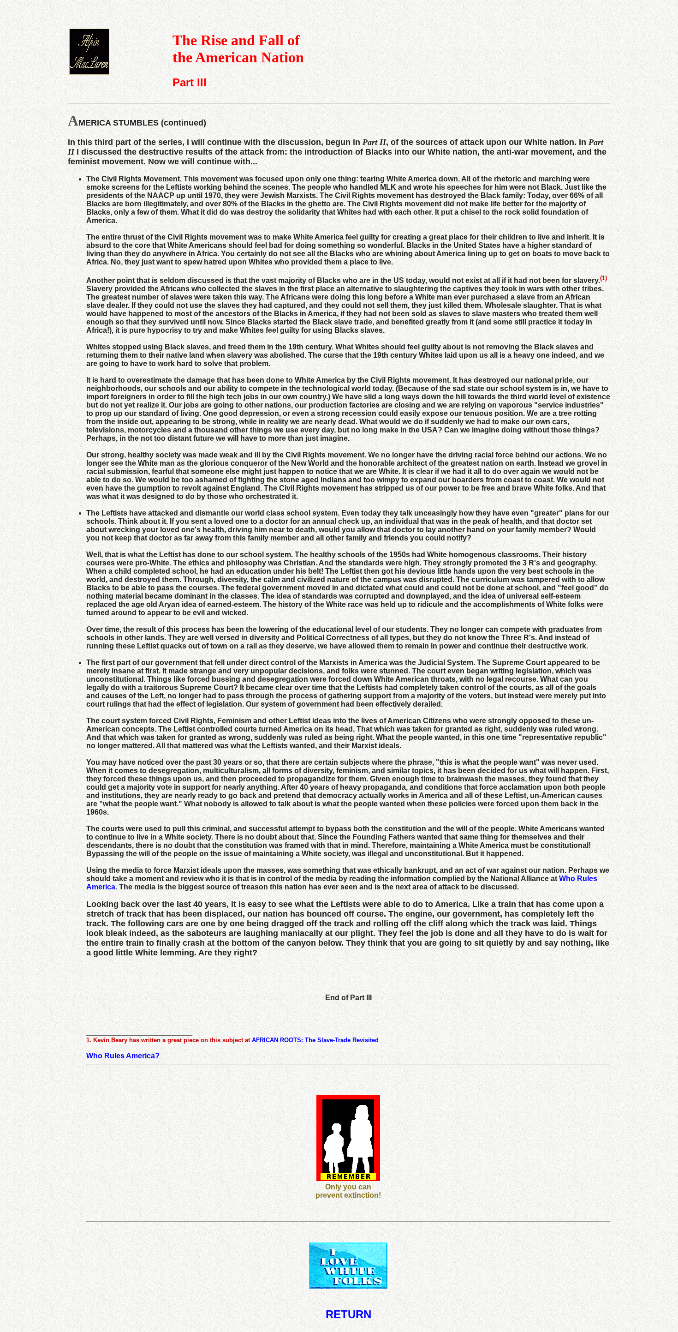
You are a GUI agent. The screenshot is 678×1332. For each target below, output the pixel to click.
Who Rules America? (123, 1056)
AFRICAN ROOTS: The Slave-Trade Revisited (315, 1040)
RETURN (348, 1314)
